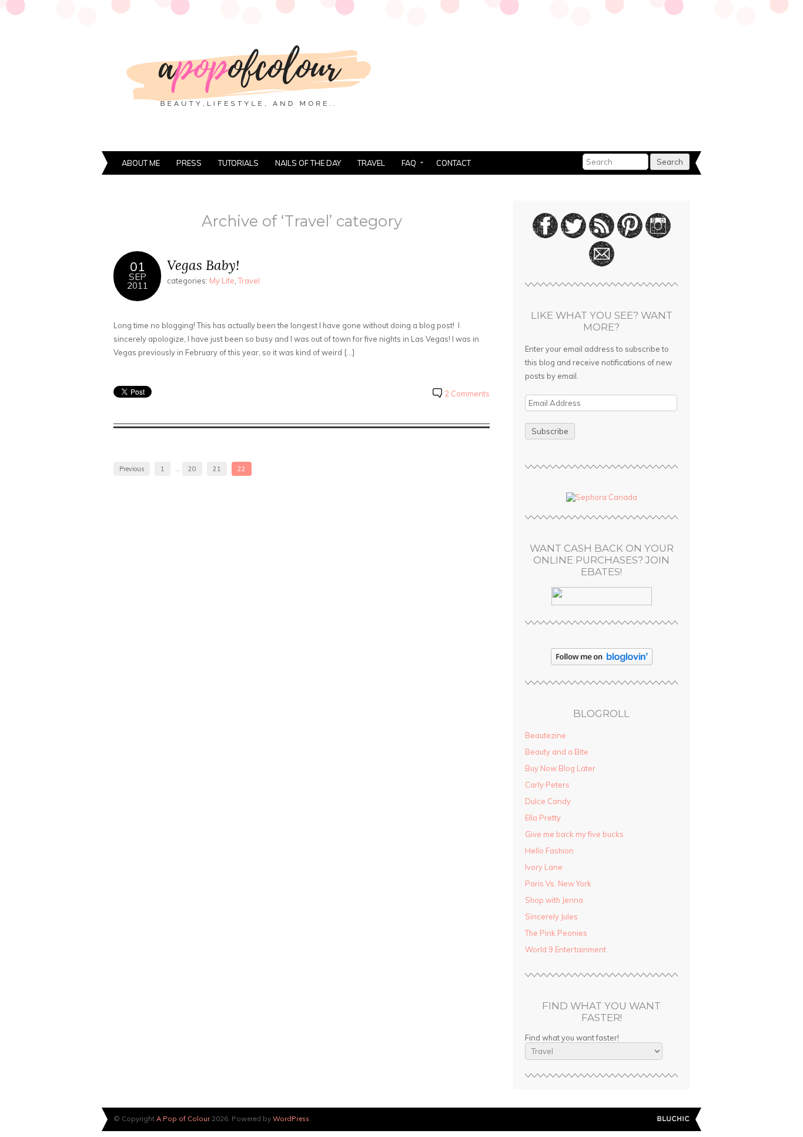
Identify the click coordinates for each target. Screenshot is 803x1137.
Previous (131, 469)
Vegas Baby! (203, 265)
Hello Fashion (549, 850)
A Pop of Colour (183, 1118)
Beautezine (545, 735)
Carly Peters (547, 784)
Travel (371, 163)
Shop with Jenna (554, 900)
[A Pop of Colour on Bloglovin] (602, 662)
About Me (141, 163)
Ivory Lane (544, 867)
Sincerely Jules (551, 916)
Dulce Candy (548, 801)
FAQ (404, 164)
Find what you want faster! (572, 1037)
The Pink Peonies (556, 933)
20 (192, 469)
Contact (453, 163)
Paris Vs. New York (558, 883)
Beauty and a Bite (556, 751)
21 (217, 469)
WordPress (291, 1118)
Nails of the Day (308, 163)
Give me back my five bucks (574, 834)
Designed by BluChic (673, 1119)
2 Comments (467, 393)
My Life (222, 280)
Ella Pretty (543, 817)
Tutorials (238, 163)
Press (189, 163)
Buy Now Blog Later (560, 768)
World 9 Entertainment (565, 949)
